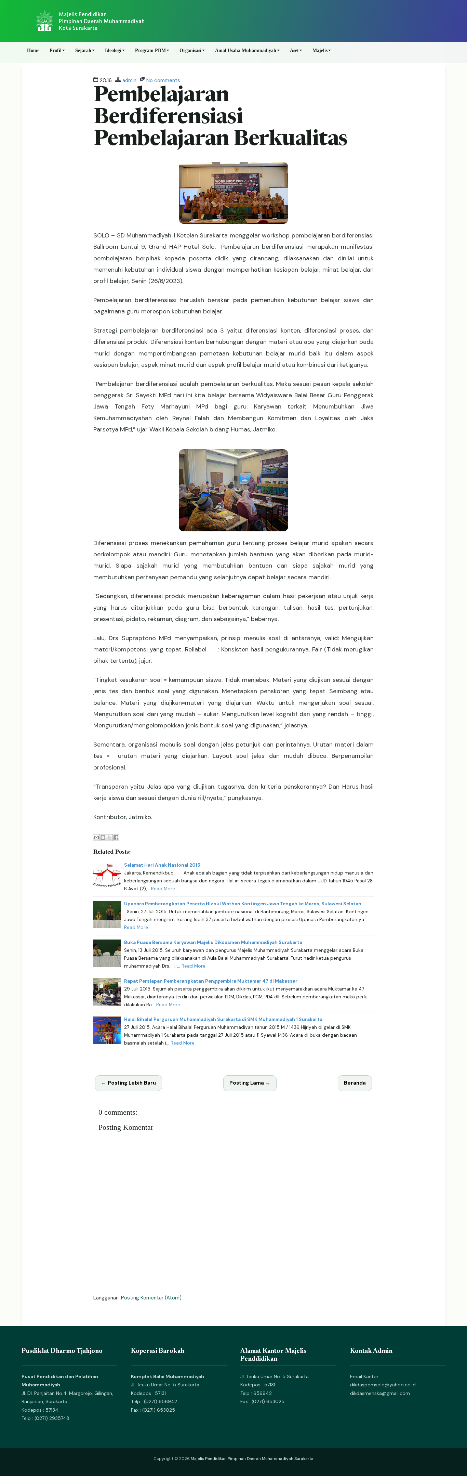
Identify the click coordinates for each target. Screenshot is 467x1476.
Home (33, 50)
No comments (163, 80)
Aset (294, 50)
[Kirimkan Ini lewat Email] (96, 837)
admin (129, 80)
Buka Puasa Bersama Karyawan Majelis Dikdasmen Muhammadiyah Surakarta (213, 942)
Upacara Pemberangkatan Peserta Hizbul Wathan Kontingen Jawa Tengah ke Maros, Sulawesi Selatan (242, 904)
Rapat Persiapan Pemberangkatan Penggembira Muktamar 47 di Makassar (210, 981)
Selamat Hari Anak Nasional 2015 (162, 865)
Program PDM (150, 50)
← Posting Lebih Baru (128, 1082)
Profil (56, 50)
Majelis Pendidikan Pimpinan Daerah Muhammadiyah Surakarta (252, 1458)
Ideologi (113, 50)
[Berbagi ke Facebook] (115, 837)
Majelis (320, 50)
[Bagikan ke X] (109, 837)
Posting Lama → (249, 1082)
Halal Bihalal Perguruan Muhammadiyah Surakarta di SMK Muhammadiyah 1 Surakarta (223, 1019)
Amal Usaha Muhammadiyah (245, 50)
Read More (163, 889)
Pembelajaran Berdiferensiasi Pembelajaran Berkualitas (220, 118)
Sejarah (83, 50)
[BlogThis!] (102, 837)
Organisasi (190, 50)
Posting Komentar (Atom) (151, 1297)
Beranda (355, 1082)
